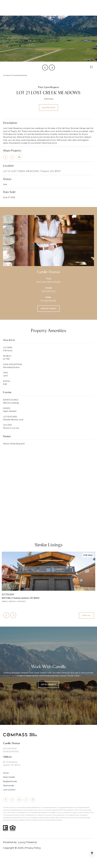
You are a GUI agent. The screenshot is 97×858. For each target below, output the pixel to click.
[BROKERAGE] (32, 799)
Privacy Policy (33, 848)
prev (45, 67)
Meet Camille (9, 777)
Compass (61, 807)
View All (86, 615)
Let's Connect (9, 790)
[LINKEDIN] (19, 799)
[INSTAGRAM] (12, 799)
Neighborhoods (10, 781)
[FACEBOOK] (5, 799)
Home (6, 773)
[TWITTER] (26, 799)
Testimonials (8, 785)
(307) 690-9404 (48, 291)
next (52, 67)
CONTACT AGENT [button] (48, 308)
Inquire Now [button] (48, 107)
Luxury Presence (27, 842)
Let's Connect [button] (48, 684)
